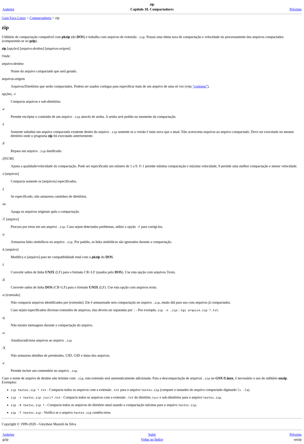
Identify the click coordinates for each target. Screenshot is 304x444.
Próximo (296, 9)
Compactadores (40, 18)
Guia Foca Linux (14, 18)
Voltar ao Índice (152, 439)
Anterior (8, 9)
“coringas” (200, 86)
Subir (152, 434)
